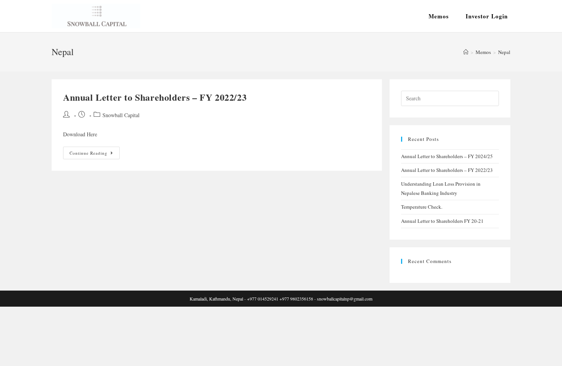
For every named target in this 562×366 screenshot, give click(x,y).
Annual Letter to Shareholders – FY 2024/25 (447, 156)
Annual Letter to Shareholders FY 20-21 (442, 220)
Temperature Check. (421, 206)
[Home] (465, 52)
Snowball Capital (121, 115)
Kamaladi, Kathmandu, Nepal (216, 299)
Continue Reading (95, 154)
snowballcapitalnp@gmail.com (344, 299)
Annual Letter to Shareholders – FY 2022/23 (155, 97)
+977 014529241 (262, 299)
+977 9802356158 (296, 299)
